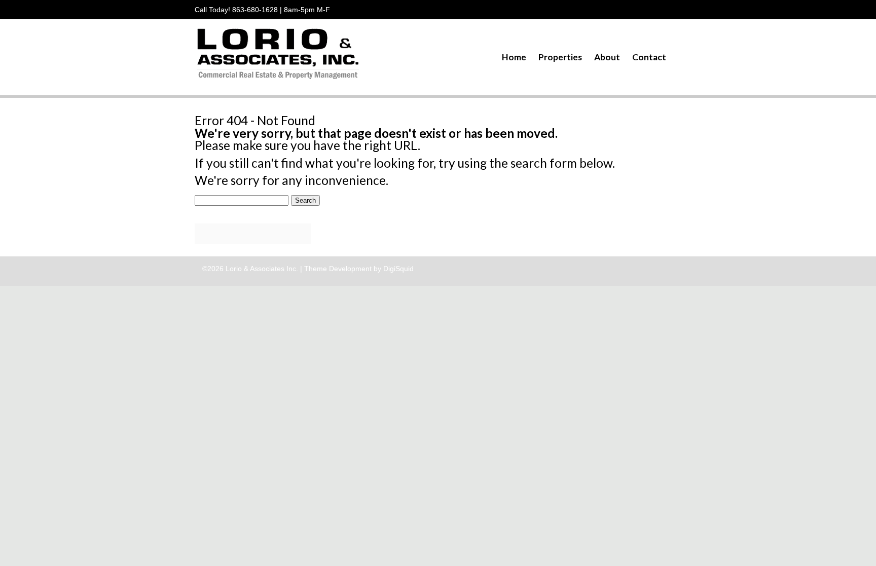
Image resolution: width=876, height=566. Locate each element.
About (607, 57)
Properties (560, 57)
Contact (649, 57)
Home (514, 57)
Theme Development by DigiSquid (359, 269)
